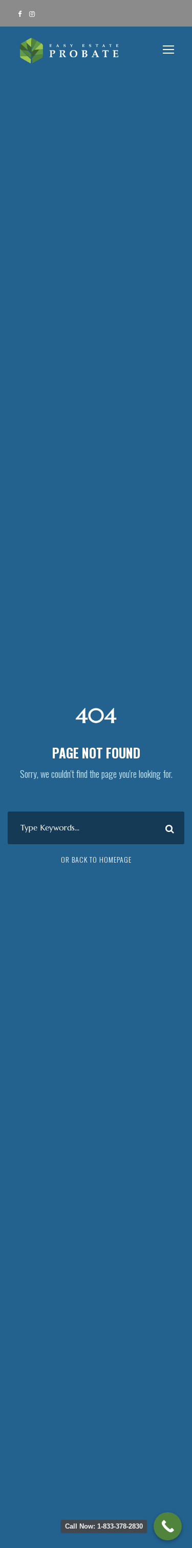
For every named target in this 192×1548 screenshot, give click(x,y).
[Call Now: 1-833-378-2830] (168, 1526)
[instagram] (32, 13)
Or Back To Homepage (96, 859)
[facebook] (20, 13)
